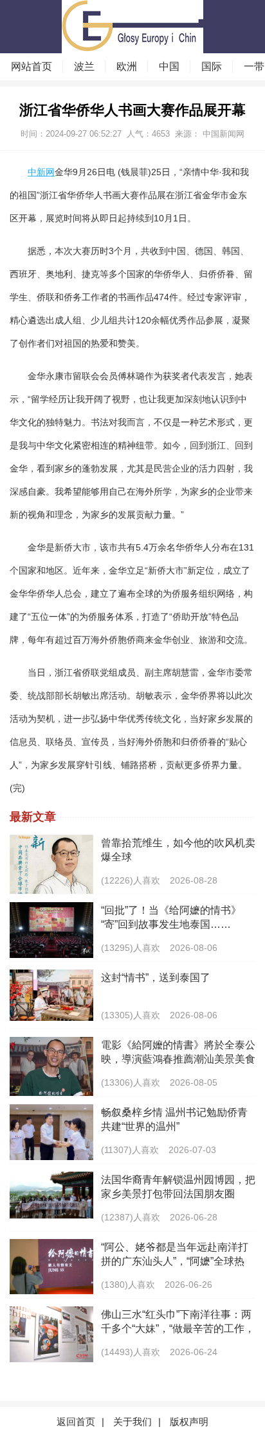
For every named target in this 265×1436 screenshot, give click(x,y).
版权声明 (189, 1421)
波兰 (84, 66)
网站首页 (31, 66)
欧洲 (126, 66)
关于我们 (132, 1421)
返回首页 (76, 1421)
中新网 (41, 172)
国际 (211, 66)
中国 (169, 66)
